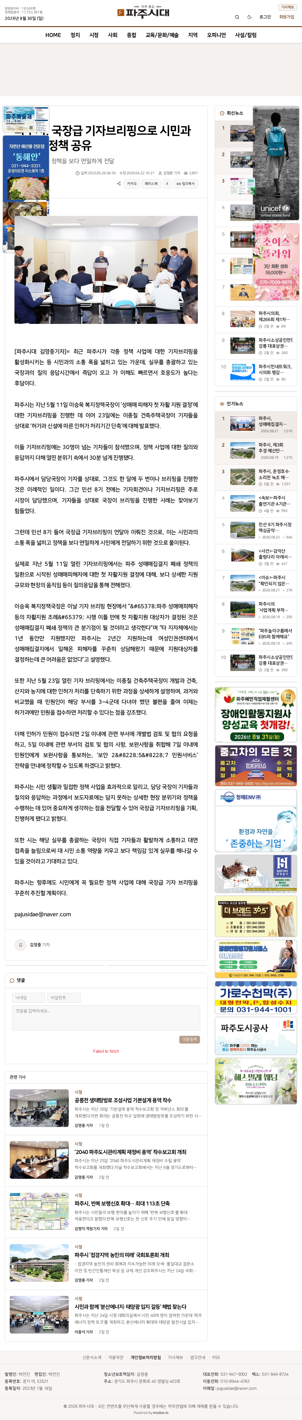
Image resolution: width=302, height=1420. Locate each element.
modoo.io (160, 1413)
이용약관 (116, 1357)
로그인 (265, 17)
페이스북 (151, 184)
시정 (94, 35)
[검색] (237, 17)
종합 (131, 35)
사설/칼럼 (245, 35)
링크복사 (188, 184)
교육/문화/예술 (162, 35)
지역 (193, 35)
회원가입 (286, 17)
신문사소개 (92, 1357)
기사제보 (287, 7)
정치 (75, 35)
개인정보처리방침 (146, 1357)
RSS (216, 1357)
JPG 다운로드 (183, 215)
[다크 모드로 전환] (249, 17)
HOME (53, 35)
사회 (112, 35)
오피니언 (216, 35)
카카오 (132, 184)
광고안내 (197, 1357)
